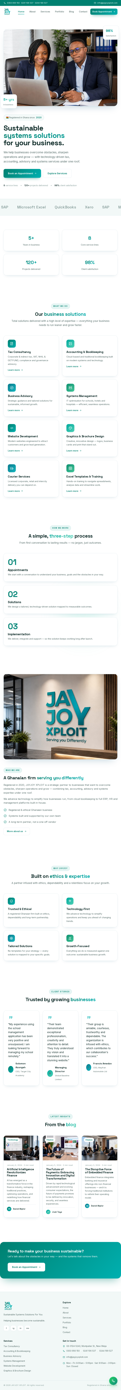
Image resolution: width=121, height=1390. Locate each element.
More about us (15, 831)
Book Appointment (102, 11)
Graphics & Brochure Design (17, 1370)
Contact (83, 11)
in (20, 1328)
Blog (71, 11)
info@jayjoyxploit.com (107, 3)
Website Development (14, 1366)
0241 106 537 (89, 1350)
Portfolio (59, 11)
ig (13, 1328)
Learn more (14, 370)
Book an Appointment (20, 173)
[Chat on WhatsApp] (113, 1381)
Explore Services (57, 173)
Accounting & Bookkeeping (17, 1351)
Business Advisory (12, 1356)
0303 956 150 (73, 1350)
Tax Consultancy (12, 1346)
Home (21, 11)
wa (27, 1328)
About (32, 11)
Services (45, 11)
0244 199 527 (106, 1350)
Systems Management (14, 1361)
